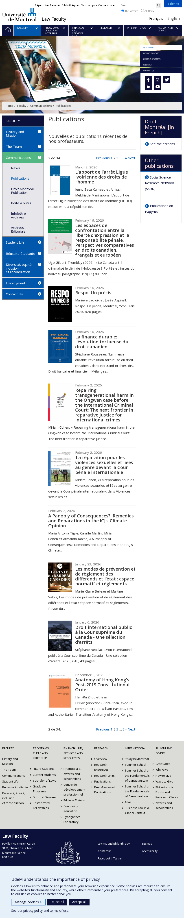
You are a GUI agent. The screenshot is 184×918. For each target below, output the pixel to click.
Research (101, 748)
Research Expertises (101, 767)
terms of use (59, 910)
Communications (41, 106)
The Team (14, 146)
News (15, 168)
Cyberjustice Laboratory (72, 819)
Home (9, 106)
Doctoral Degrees (45, 797)
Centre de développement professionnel (74, 789)
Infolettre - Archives (19, 215)
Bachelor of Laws (44, 780)
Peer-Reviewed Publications (104, 789)
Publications (20, 178)
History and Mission (15, 133)
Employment (15, 283)
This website (131, 11)
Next (131, 158)
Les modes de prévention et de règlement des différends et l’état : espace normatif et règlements (105, 576)
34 (125, 158)
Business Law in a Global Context (137, 810)
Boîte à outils (21, 203)
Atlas (128, 802)
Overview (100, 759)
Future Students (44, 769)
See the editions (162, 144)
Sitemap (147, 844)
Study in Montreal (137, 759)
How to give (163, 776)
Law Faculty (54, 19)
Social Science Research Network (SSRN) (159, 183)
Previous (103, 158)
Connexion (105, 5)
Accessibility (150, 851)
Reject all (57, 902)
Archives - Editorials (18, 229)
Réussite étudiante (20, 253)
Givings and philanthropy (114, 844)
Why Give (162, 770)
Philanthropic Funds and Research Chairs (167, 792)
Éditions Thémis (74, 800)
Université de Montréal (19, 14)
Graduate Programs (39, 788)
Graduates (163, 764)
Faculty (21, 106)
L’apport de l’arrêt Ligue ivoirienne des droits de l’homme (101, 177)
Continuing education (71, 808)
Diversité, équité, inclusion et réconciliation (19, 268)
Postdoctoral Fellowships (41, 805)
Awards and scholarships (164, 805)
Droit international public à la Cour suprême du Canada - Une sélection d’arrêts (103, 634)
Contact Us (14, 294)
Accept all (79, 902)
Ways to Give (164, 781)
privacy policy (33, 910)
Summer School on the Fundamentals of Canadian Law (138, 775)
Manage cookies (28, 902)
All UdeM (149, 11)
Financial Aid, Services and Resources (73, 753)
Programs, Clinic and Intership (41, 753)
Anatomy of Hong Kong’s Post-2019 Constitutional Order (102, 685)
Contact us (104, 851)
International (135, 748)
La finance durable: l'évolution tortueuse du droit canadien (101, 342)
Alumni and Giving (164, 750)
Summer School (135, 765)
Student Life (15, 242)
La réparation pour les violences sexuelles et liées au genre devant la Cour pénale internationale (104, 464)
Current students (44, 775)
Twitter (117, 858)
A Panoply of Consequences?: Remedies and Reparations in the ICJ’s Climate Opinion (91, 521)
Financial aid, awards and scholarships (72, 774)
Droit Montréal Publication (22, 191)
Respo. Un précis (93, 293)
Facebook (104, 858)
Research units (104, 776)
